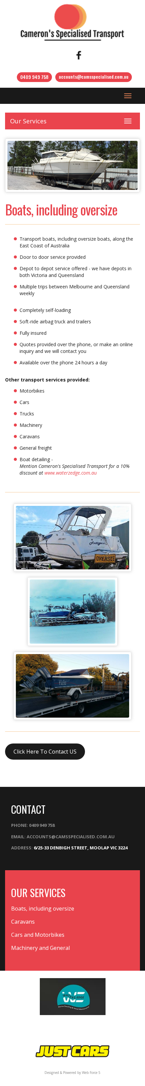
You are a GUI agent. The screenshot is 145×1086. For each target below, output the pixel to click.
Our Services (28, 121)
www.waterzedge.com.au (71, 473)
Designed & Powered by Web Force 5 (72, 1072)
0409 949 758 (34, 76)
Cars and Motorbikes (37, 934)
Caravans (23, 921)
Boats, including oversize (42, 908)
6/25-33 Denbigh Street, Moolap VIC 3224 (80, 848)
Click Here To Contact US (45, 751)
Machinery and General (40, 948)
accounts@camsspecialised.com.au (93, 76)
